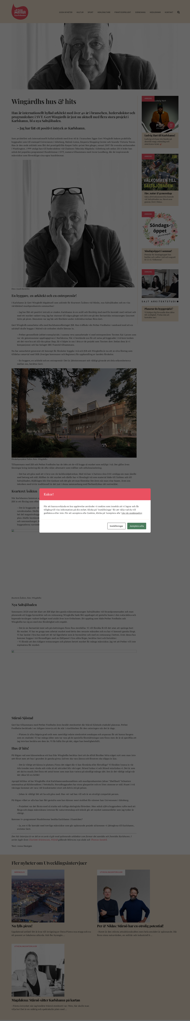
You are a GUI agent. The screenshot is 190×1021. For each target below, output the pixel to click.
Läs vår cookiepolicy (132, 513)
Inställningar (116, 525)
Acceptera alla (137, 525)
